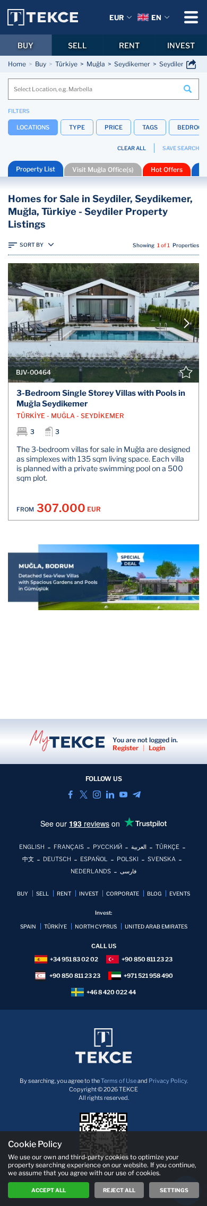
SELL (77, 45)
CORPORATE (122, 893)
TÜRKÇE (167, 847)
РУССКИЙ (107, 847)
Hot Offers (167, 169)
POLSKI (128, 859)
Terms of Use (118, 1080)
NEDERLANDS (91, 871)
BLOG (154, 893)
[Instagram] (97, 794)
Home (17, 64)
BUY (25, 45)
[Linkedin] (110, 794)
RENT (129, 45)
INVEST (88, 893)
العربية (138, 847)
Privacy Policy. (168, 1080)
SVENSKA (162, 859)
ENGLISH (32, 847)
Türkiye (66, 64)
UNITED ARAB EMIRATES (156, 926)
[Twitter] (83, 794)
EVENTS (179, 893)
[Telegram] (136, 794)
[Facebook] (70, 794)
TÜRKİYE (55, 926)
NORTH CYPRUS (96, 926)
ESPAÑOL (94, 859)
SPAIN (28, 926)
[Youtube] (123, 794)
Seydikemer (132, 64)
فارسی (128, 871)
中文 (28, 859)
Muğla (96, 64)
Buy (40, 64)
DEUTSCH (57, 859)
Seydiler (171, 64)
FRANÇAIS (69, 847)
